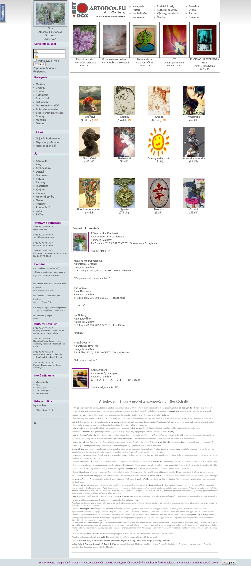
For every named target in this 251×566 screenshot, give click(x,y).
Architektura (97, 541)
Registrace (39, 71)
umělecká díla (173, 411)
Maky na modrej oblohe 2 (88, 260)
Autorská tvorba (80, 455)
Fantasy (131, 541)
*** (174, 59)
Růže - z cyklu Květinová (104, 233)
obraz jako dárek (125, 496)
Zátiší (106, 544)
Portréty (88, 544)
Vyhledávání (140, 13)
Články (161, 17)
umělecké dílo (157, 462)
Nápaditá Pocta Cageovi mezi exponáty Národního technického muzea (49, 343)
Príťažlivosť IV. (82, 342)
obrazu (171, 422)
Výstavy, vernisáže (168, 13)
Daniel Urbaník (88, 264)
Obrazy (76, 428)
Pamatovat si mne (48, 60)
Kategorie (138, 6)
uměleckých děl (185, 408)
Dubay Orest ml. (89, 346)
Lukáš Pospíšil (43, 390)
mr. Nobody (80, 315)
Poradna (194, 6)
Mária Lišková (88, 62)
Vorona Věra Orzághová (110, 236)
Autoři (136, 9)
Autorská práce (80, 442)
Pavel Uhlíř (41, 388)
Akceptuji (229, 562)
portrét (135, 500)
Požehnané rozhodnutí (114, 59)
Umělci (197, 408)
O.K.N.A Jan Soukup (43, 245)
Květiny (158, 541)
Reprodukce (83, 446)
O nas (192, 9)
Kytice (165, 485)
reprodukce (181, 442)
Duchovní (115, 541)
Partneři (193, 13)
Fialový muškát (84, 59)
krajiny (171, 432)
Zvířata (113, 544)
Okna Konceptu (40, 229)
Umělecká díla (78, 449)
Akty (89, 541)
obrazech (115, 422)
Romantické (98, 544)
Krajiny (150, 541)
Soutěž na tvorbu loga (43, 237)
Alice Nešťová (43, 393)
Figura (124, 541)
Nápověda (139, 17)
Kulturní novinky (167, 9)
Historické (141, 541)
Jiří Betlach (134, 380)
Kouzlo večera (99, 370)
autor (85, 415)
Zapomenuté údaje (44, 68)
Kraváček (147, 62)
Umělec (126, 465)
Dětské (107, 541)
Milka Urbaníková (124, 270)
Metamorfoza (144, 59)
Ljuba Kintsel (178, 62)
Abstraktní (81, 541)
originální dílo (164, 442)
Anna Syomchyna (107, 373)
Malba (184, 418)
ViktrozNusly (42, 382)
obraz (138, 428)
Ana (38, 385)
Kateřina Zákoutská (118, 62)
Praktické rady (165, 6)
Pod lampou (80, 288)
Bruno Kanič (208, 66)
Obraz (178, 472)
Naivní (81, 544)
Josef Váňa (119, 298)
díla (86, 411)
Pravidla (194, 17)
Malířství (107, 240)
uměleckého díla (89, 476)
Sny (50, 28)
